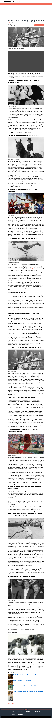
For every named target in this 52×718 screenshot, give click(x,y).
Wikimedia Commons (16, 262)
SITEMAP (36, 713)
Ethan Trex (9, 22)
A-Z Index (13, 714)
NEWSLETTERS (28, 711)
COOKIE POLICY (14, 713)
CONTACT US (20, 711)
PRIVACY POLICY (37, 711)
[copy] (14, 25)
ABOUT (13, 711)
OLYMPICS (13, 703)
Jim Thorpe (32, 268)
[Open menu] (2, 1)
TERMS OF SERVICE (21, 713)
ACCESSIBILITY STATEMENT (29, 713)
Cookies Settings (20, 714)
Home (9, 703)
